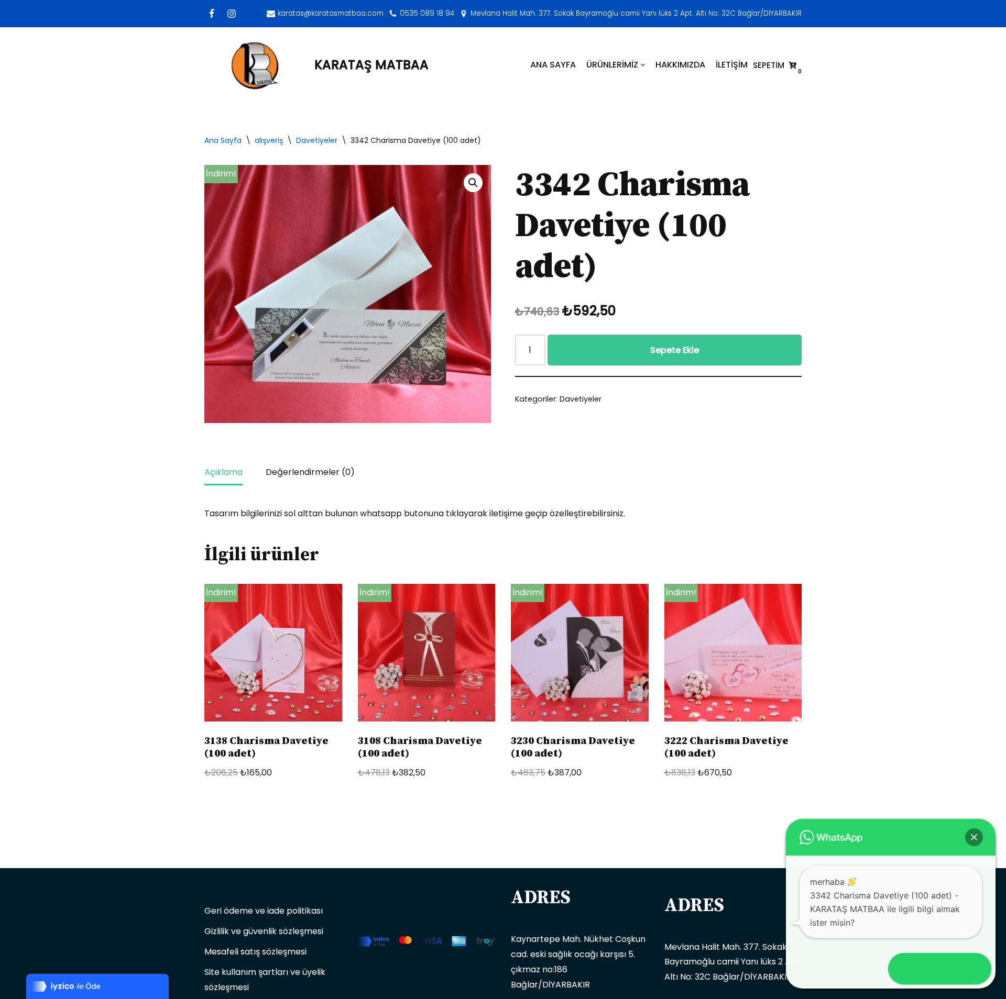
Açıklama (223, 472)
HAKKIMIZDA (680, 65)
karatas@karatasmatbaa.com (331, 13)
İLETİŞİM (732, 65)
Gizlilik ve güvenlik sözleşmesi (263, 931)
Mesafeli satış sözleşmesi (255, 952)
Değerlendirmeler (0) (310, 472)
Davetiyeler (316, 140)
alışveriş (269, 140)
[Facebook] (211, 13)
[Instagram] (231, 13)
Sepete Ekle (674, 350)
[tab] (223, 473)
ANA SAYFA (553, 65)
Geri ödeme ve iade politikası (263, 911)
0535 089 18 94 (427, 13)
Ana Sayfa (223, 140)
